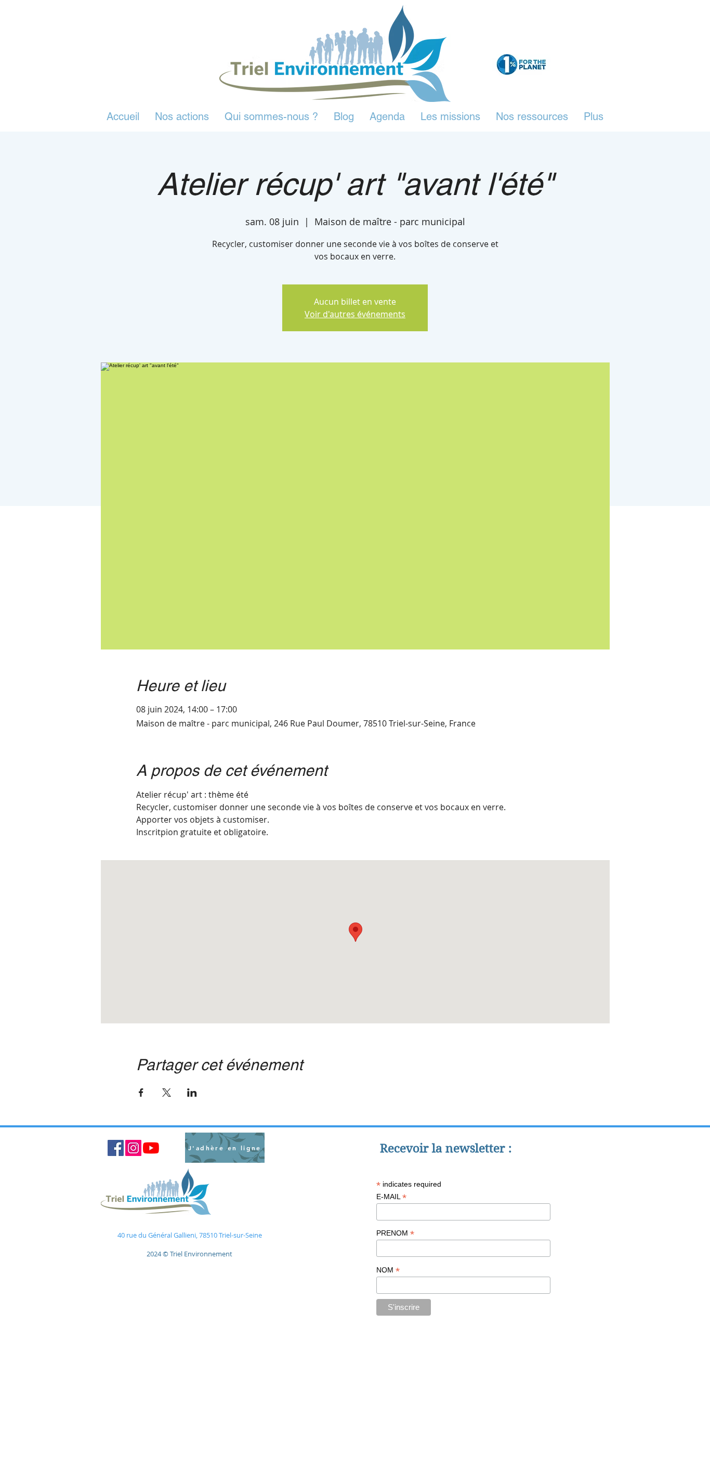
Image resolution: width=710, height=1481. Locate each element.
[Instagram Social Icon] (133, 1148)
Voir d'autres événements (355, 314)
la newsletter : (472, 1148)
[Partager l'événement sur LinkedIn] (192, 1092)
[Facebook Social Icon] (116, 1148)
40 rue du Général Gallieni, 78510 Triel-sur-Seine (189, 1235)
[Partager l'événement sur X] (167, 1092)
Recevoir (406, 1148)
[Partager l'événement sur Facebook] (141, 1092)
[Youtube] (151, 1148)
